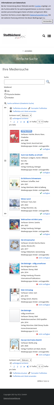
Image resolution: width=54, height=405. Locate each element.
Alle (8, 91)
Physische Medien (13, 94)
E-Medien (10, 97)
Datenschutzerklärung (12, 398)
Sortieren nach (14, 115)
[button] (48, 82)
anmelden (28, 51)
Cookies (38, 6)
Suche (6, 77)
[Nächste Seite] (24, 121)
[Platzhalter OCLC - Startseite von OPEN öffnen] (14, 36)
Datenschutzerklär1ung (39, 15)
